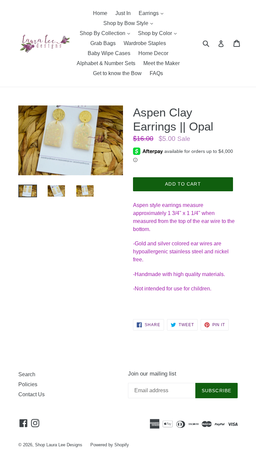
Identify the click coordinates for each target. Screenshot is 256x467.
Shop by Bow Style (129, 23)
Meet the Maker (161, 63)
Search (26, 374)
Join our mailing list (152, 374)
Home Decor (153, 53)
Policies (27, 384)
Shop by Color (159, 33)
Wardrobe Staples (145, 43)
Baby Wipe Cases (109, 53)
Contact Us (31, 394)
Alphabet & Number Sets (106, 63)
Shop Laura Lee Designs (58, 444)
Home (100, 13)
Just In (123, 13)
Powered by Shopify (109, 444)
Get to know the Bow (117, 73)
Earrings (153, 13)
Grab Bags (103, 43)
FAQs (156, 73)
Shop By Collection (106, 33)
